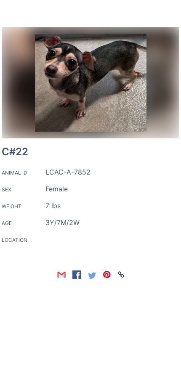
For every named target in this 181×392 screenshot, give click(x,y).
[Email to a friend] (61, 274)
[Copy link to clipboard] (121, 274)
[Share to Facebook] (76, 274)
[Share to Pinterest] (107, 274)
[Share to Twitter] (92, 275)
